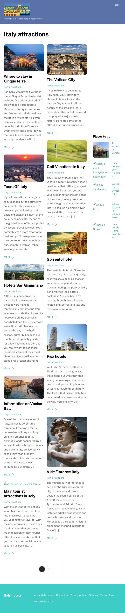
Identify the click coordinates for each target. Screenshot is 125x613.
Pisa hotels (56, 356)
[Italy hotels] (17, 14)
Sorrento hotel (59, 259)
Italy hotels (41, 601)
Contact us (62, 595)
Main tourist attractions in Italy (19, 493)
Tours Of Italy (15, 186)
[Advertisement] (107, 80)
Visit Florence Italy (63, 471)
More (7, 147)
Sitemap (93, 595)
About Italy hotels (44, 595)
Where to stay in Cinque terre (18, 78)
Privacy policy (78, 595)
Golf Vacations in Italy (66, 166)
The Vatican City (61, 79)
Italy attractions (12, 86)
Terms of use (107, 595)
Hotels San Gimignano (23, 285)
